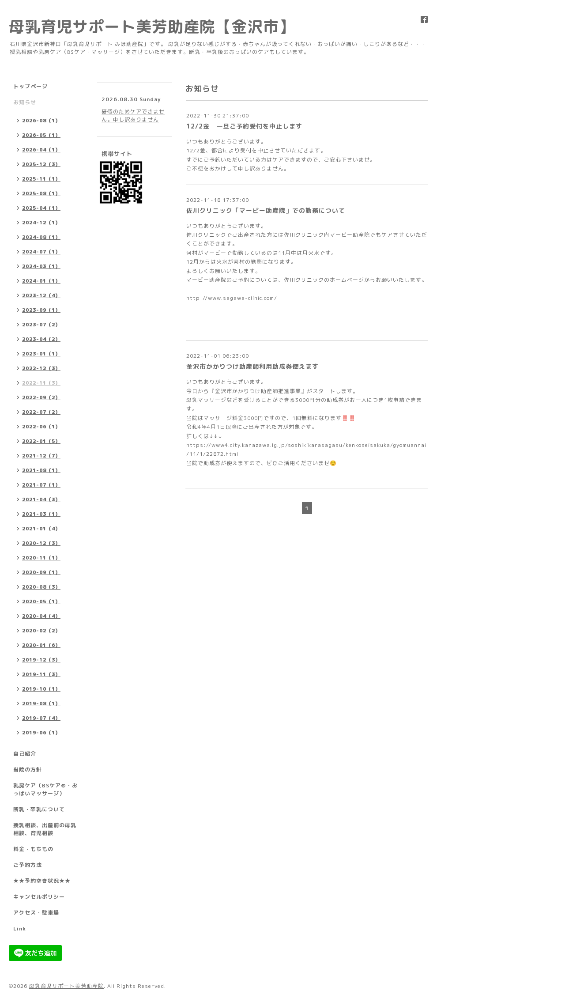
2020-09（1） (41, 572)
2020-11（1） (41, 557)
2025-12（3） (41, 164)
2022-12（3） (41, 368)
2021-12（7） (41, 455)
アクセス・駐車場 (36, 912)
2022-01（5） (41, 441)
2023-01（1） (41, 353)
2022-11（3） (41, 382)
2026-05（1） (41, 135)
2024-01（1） (41, 280)
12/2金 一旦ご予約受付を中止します (244, 126)
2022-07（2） (41, 412)
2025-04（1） (41, 208)
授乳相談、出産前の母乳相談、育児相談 (44, 829)
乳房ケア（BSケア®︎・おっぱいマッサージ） (45, 789)
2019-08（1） (41, 703)
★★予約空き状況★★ (42, 881)
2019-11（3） (41, 674)
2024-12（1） (41, 222)
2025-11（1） (41, 178)
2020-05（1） (41, 601)
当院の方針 (27, 769)
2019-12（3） (41, 659)
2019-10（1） (41, 688)
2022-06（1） (41, 426)
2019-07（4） (41, 718)
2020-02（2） (41, 630)
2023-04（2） (41, 339)
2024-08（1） (41, 237)
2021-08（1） (41, 470)
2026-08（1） (41, 120)
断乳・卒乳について (39, 809)
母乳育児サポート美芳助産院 (66, 986)
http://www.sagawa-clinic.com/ (231, 298)
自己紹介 (24, 753)
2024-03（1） (41, 266)
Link (19, 928)
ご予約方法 (27, 865)
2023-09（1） (41, 310)
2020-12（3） (41, 543)
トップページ (30, 86)
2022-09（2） (41, 397)
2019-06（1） (41, 732)
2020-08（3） (41, 586)
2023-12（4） (41, 295)
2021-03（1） (41, 514)
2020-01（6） (41, 645)
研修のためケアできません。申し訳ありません (133, 115)
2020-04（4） (41, 616)
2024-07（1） (41, 251)
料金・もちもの (33, 849)
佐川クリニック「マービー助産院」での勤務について (265, 210)
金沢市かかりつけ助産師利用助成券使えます (252, 366)
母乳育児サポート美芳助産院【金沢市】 (152, 26)
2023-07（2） (41, 324)
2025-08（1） (41, 193)
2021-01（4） (41, 528)
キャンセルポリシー (39, 896)
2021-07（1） (41, 484)
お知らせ (24, 102)
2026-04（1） (41, 149)
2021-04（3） (41, 499)
